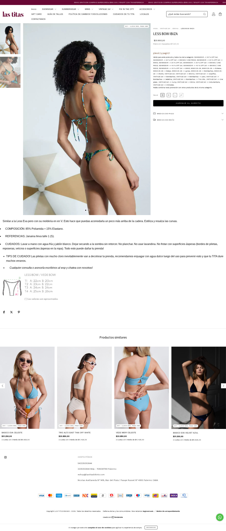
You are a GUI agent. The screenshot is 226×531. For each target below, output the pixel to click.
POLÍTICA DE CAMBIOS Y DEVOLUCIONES (88, 14)
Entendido (151, 527)
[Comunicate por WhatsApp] (220, 517)
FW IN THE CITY (126, 9)
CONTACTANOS (38, 19)
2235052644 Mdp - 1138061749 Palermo (97, 469)
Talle (155, 95)
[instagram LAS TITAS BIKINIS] (5, 457)
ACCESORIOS (146, 9)
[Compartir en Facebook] (4, 312)
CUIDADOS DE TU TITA (123, 14)
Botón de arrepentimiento (168, 511)
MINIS (88, 9)
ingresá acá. (148, 511)
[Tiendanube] (113, 518)
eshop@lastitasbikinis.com (91, 474)
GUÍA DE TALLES (55, 14)
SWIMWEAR (48, 9)
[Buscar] (204, 14)
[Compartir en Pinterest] (19, 312)
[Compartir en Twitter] (11, 312)
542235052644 (85, 463)
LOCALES (144, 14)
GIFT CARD (36, 14)
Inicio (33, 9)
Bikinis (175, 28)
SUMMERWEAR (69, 9)
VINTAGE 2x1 (105, 9)
